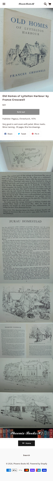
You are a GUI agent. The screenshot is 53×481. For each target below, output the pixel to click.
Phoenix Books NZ (21, 463)
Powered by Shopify (38, 463)
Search (26, 455)
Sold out (21, 112)
